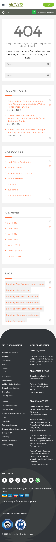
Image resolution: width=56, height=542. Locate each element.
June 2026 (12, 228)
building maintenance (19, 195)
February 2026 (14, 251)
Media (4, 364)
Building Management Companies (24, 309)
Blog (4, 417)
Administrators (15, 179)
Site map (6, 437)
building (12, 184)
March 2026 (13, 245)
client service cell (15, 321)
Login (48, 4)
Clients (5, 401)
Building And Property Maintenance (25, 284)
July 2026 (12, 223)
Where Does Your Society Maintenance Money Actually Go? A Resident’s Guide (26, 118)
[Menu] (2, 5)
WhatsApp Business (45, 12)
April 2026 (12, 239)
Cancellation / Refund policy (14, 429)
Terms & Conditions (10, 441)
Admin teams (14, 167)
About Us (5, 357)
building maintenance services (22, 302)
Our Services (7, 380)
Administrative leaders (19, 173)
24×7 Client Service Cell (19, 162)
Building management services (22, 315)
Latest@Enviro (7, 396)
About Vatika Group (10, 353)
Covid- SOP (7, 433)
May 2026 (12, 234)
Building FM (13, 190)
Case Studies (7, 409)
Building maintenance (17, 290)
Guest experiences (9, 405)
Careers (5, 368)
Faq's (4, 372)
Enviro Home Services (11, 388)
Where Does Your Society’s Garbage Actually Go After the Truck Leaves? (26, 131)
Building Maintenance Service (22, 296)
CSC (8, 12)
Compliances (7, 392)
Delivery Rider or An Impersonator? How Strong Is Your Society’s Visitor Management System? (26, 104)
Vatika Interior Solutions (11, 384)
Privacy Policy (7, 444)
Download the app (9, 425)
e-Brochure (6, 376)
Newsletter (6, 421)
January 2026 (14, 256)
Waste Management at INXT (13, 413)
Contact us (6, 360)
